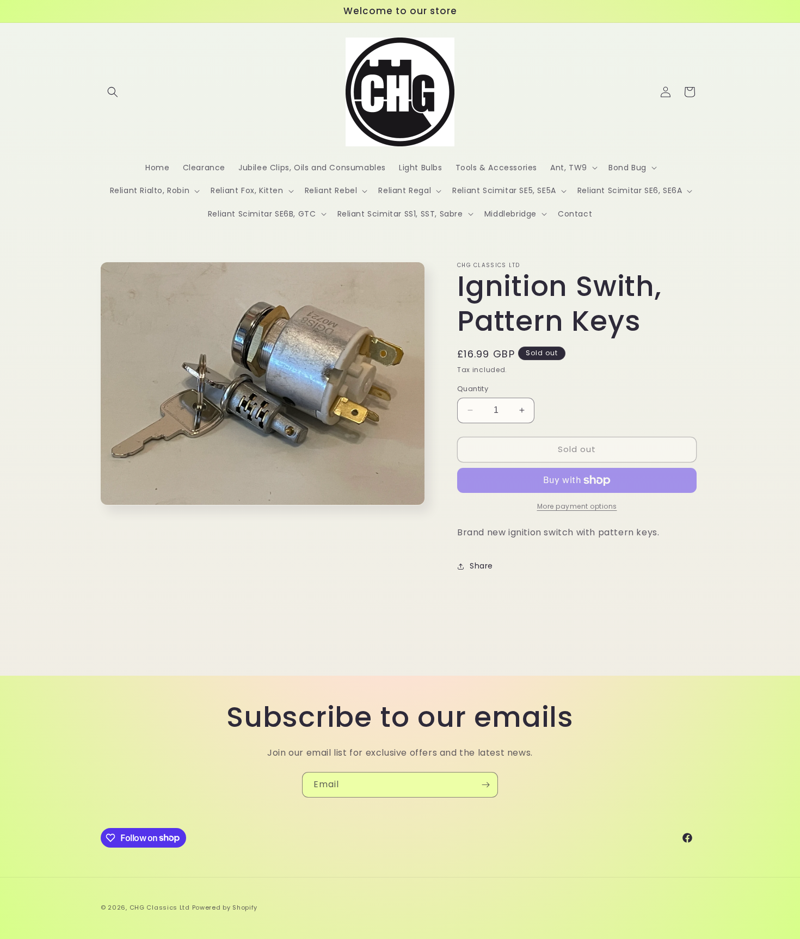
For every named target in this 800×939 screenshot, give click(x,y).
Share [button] (481, 565)
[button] (113, 92)
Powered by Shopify (225, 907)
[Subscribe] (485, 785)
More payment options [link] (577, 506)
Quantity (472, 389)
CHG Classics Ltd (160, 907)
